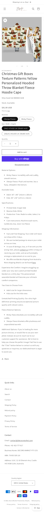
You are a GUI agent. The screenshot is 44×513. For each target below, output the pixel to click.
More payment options (22, 164)
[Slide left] (16, 66)
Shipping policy (34, 504)
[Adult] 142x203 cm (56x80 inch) (17, 134)
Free (8, 111)
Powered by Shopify (23, 501)
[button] (4, 8)
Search (7, 394)
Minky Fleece (26, 119)
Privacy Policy (10, 421)
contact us (24, 250)
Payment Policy (10, 416)
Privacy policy (11, 504)
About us (8, 389)
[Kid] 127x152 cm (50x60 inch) (16, 128)
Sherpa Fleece (9, 119)
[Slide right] (27, 66)
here (34, 262)
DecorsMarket (13, 501)
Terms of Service (11, 426)
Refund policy (10, 410)
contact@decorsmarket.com (21, 440)
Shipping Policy (10, 405)
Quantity (5, 139)
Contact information (23, 508)
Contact (8, 400)
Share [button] (6, 359)
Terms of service (22, 504)
